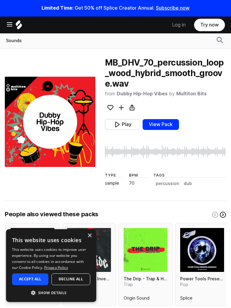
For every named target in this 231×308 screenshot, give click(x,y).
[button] (51, 292)
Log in (179, 25)
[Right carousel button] (223, 215)
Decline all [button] (71, 279)
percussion (167, 183)
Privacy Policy (56, 267)
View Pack (161, 124)
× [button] (89, 235)
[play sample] (165, 152)
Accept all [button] (30, 279)
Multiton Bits (191, 94)
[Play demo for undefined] (50, 122)
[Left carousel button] (215, 215)
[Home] (19, 26)
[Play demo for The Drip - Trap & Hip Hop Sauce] (145, 250)
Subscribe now (172, 8)
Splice (186, 299)
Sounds (14, 40)
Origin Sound (136, 299)
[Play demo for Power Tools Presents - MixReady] (202, 250)
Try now (209, 25)
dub (188, 183)
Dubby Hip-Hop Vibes (142, 94)
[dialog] (51, 265)
